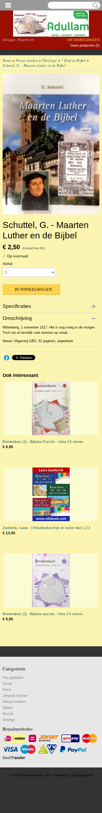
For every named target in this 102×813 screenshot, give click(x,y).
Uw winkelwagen (83, 40)
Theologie (49, 60)
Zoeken (94, 5)
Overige (8, 720)
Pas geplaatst (13, 678)
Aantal (7, 264)
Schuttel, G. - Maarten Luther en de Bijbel (34, 65)
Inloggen (9, 39)
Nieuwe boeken (27, 60)
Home (7, 60)
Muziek (8, 714)
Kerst (7, 690)
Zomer (7, 684)
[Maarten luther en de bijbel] (51, 143)
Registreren (26, 39)
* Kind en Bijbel (73, 60)
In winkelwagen (33, 289)
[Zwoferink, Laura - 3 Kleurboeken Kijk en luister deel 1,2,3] (51, 494)
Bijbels (8, 708)
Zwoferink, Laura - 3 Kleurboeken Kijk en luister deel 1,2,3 (46, 528)
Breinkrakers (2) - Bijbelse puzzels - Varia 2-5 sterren (43, 614)
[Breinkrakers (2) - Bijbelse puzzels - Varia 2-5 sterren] (51, 580)
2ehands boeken (15, 696)
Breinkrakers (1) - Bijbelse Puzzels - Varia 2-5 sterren (43, 442)
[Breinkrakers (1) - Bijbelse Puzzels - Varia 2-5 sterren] (51, 408)
